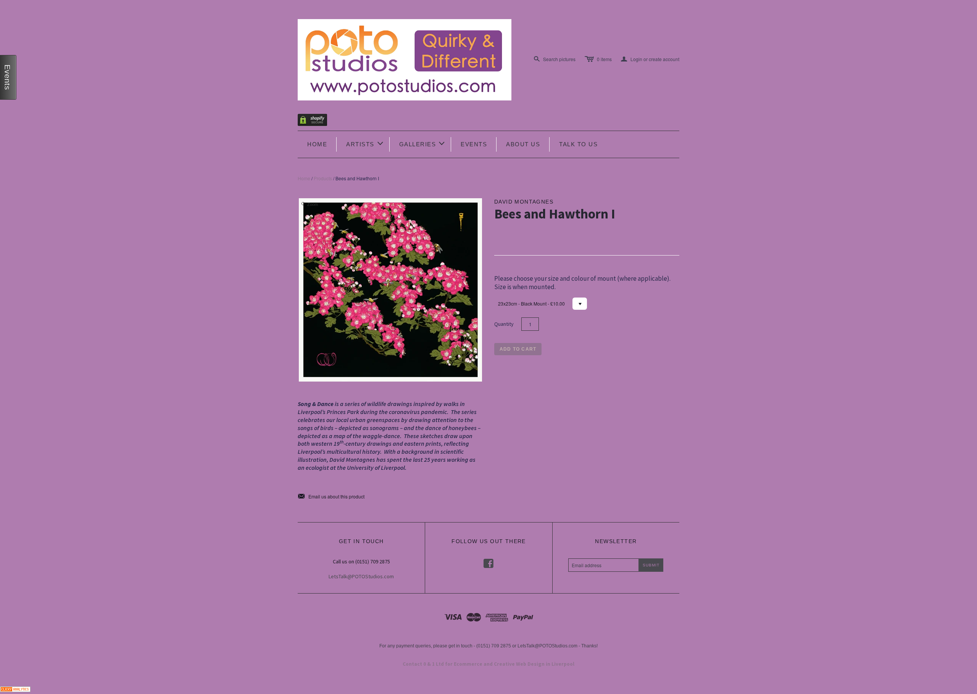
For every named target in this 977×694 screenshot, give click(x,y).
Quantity (504, 323)
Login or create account (650, 59)
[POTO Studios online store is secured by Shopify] (317, 121)
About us (523, 144)
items (604, 59)
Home (317, 144)
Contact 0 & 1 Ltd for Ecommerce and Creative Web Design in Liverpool (488, 664)
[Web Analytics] (15, 688)
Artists (365, 143)
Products (323, 178)
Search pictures (559, 59)
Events (474, 144)
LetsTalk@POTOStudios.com (361, 576)
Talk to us (578, 144)
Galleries (422, 143)
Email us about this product (331, 496)
